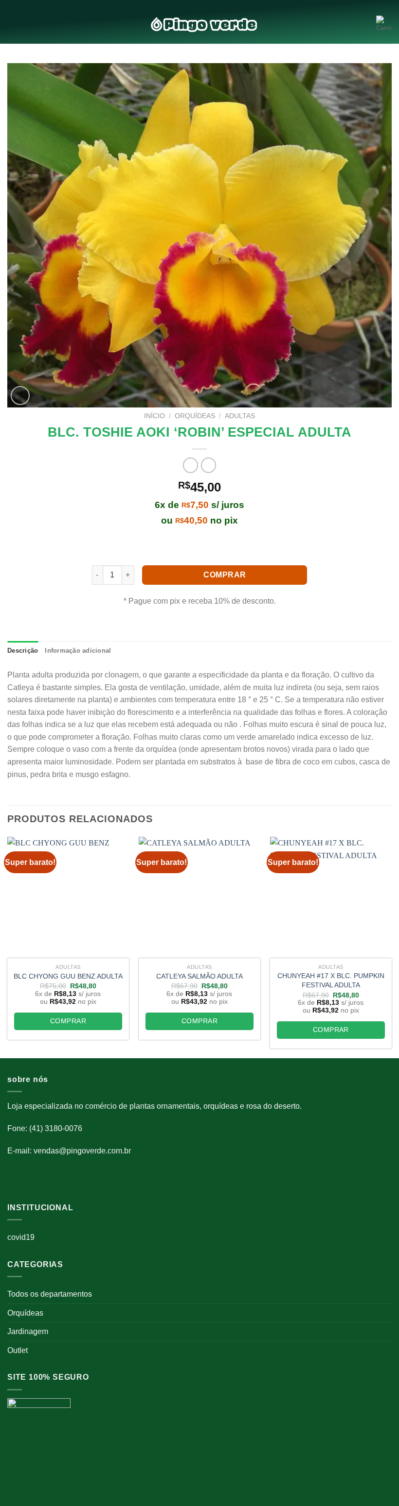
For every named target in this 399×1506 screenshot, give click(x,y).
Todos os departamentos (49, 1294)
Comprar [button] (68, 1021)
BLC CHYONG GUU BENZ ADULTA (68, 976)
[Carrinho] (384, 24)
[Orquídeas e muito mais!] (199, 24)
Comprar (224, 575)
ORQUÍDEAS (195, 416)
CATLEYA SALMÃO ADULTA (199, 976)
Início (154, 416)
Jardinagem (27, 1331)
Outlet (17, 1350)
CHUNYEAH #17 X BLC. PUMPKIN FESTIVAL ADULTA (330, 980)
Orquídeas (25, 1313)
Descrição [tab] (22, 650)
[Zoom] (20, 395)
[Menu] (13, 24)
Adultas (240, 416)
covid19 (21, 1237)
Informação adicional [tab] (78, 650)
